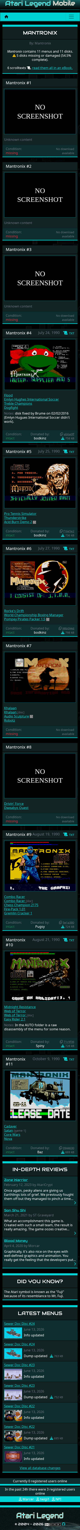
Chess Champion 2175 (21, 905)
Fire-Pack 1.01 (14, 909)
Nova (8, 1138)
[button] (68, 332)
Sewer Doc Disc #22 (19, 1406)
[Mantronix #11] (40, 1095)
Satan (8, 1130)
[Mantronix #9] (40, 865)
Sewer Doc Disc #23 (19, 1365)
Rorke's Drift (14, 611)
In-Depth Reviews (40, 1169)
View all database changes (40, 1468)
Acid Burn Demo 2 (18, 522)
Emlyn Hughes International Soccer (31, 399)
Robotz (9, 720)
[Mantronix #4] (40, 364)
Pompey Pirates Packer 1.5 (24, 619)
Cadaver (10, 1126)
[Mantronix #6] (40, 580)
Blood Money (15, 1241)
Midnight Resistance (20, 1007)
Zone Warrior (16, 1180)
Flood (8, 395)
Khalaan (10, 708)
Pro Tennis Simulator (20, 513)
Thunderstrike (15, 517)
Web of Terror (15, 1011)
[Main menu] (71, 17)
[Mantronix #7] (40, 677)
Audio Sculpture (16, 716)
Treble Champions (18, 403)
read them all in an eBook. (52, 68)
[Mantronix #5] (40, 482)
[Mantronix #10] (40, 976)
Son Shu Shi (15, 1210)
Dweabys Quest (16, 807)
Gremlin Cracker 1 (18, 913)
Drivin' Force (14, 803)
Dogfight (11, 407)
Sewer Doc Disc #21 (19, 1447)
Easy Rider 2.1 (14, 1019)
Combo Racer (14, 896)
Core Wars (12, 1134)
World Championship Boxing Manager (33, 615)
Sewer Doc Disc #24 (19, 1323)
